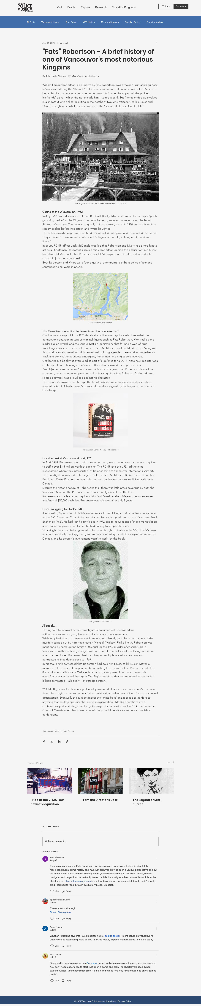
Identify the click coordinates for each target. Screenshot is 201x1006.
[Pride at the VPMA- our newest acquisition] (49, 781)
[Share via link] (66, 741)
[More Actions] (157, 859)
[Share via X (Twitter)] (51, 741)
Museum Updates (110, 22)
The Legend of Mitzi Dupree (147, 802)
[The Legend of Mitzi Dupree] (151, 781)
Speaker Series (132, 22)
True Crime (71, 22)
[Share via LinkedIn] (59, 741)
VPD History (89, 22)
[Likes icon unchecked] (52, 891)
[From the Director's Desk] (100, 781)
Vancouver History (50, 22)
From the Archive (155, 22)
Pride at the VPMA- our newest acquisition (47, 802)
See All (170, 762)
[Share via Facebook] (43, 741)
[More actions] (157, 43)
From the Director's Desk (100, 800)
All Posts (31, 22)
